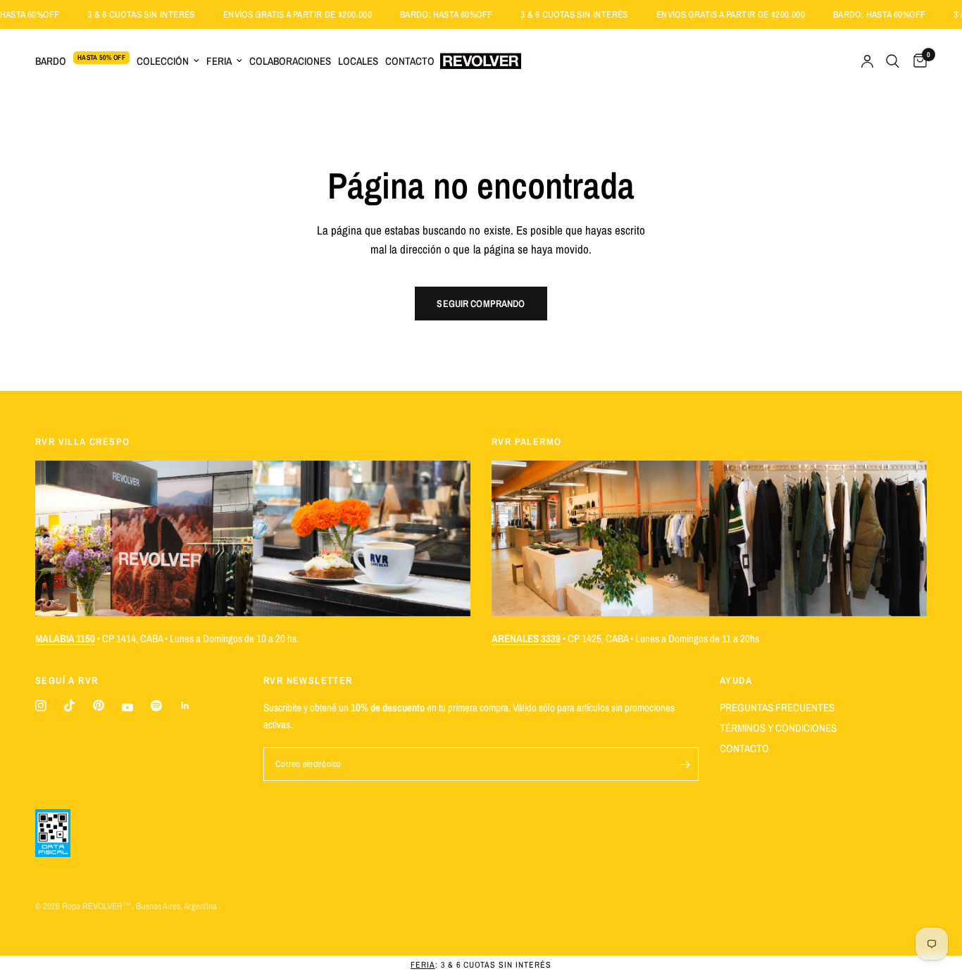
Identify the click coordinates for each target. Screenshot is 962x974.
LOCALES (358, 61)
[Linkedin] (185, 705)
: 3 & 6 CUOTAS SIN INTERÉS (481, 964)
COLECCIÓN (163, 61)
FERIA (219, 61)
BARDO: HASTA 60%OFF (465, 14)
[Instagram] (40, 705)
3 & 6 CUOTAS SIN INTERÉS (159, 14)
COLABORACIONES (290, 61)
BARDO (50, 61)
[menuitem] (84, 61)
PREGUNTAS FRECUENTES (777, 707)
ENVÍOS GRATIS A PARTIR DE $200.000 (316, 14)
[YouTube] (127, 707)
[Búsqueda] (892, 61)
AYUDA (736, 680)
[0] (916, 61)
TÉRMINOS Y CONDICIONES (778, 727)
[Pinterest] (98, 705)
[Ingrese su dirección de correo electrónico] (684, 764)
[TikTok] (69, 705)
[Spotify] (156, 705)
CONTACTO (410, 61)
